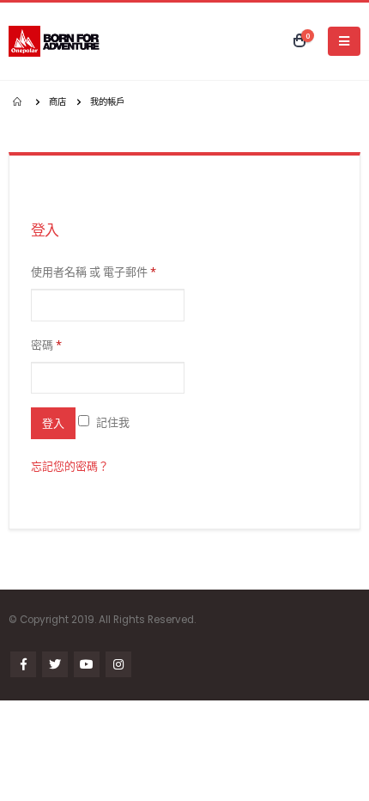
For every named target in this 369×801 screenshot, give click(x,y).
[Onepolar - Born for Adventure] (56, 42)
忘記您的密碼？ (70, 466)
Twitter (55, 664)
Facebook (23, 664)
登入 (53, 423)
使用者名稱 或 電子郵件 (93, 271)
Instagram (118, 664)
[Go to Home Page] (19, 101)
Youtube (87, 664)
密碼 (46, 344)
